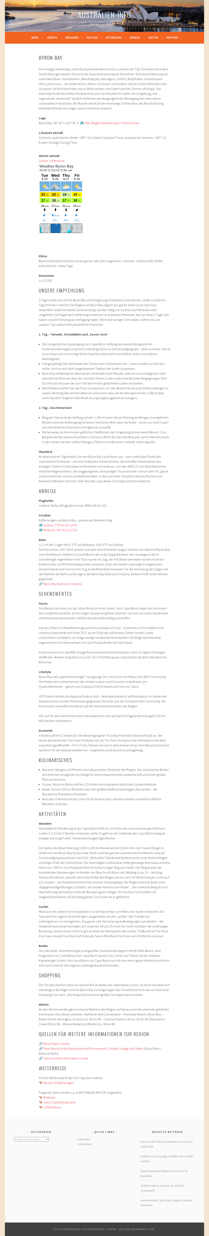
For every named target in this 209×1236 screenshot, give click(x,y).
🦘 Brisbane (47, 1097)
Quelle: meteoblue (51, 161)
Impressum (83, 1139)
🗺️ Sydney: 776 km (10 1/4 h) (58, 525)
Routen (92, 37)
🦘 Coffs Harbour (50, 1107)
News (35, 37)
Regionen (72, 37)
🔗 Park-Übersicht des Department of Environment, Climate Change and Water (91, 1048)
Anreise (135, 37)
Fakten (153, 37)
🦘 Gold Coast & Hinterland (57, 1102)
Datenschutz (84, 1144)
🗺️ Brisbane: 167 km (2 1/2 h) (58, 530)
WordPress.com (143, 1229)
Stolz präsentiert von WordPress (79, 1229)
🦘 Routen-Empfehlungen (56, 1083)
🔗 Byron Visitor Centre (54, 1044)
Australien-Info (104, 14)
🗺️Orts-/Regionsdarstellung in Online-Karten (110, 123)
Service (52, 37)
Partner (172, 37)
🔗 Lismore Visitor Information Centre (63, 1058)
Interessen (113, 37)
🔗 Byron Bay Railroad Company (60, 584)
